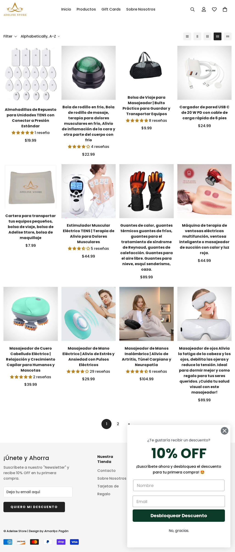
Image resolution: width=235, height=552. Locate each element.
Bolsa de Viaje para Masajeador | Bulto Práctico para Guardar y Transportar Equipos (146, 106)
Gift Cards (111, 9)
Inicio (66, 9)
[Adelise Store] (14, 9)
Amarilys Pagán (56, 531)
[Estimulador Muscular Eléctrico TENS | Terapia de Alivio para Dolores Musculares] (89, 191)
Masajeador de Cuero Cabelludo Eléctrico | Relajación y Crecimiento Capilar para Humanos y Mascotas (30, 359)
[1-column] (187, 36)
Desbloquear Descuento (179, 515)
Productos (86, 9)
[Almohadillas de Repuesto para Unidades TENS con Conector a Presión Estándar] (30, 74)
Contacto (106, 470)
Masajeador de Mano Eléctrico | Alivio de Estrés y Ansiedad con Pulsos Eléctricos (88, 356)
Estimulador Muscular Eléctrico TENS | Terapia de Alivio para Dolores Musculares (88, 234)
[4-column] (217, 36)
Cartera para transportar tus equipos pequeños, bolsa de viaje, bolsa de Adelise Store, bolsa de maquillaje (30, 226)
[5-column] (228, 36)
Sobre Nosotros (140, 9)
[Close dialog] (225, 431)
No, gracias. (179, 530)
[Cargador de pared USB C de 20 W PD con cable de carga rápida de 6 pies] (204, 73)
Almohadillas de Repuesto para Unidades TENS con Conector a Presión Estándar (30, 118)
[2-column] (197, 36)
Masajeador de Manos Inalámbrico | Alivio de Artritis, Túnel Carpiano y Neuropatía (146, 356)
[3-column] (207, 36)
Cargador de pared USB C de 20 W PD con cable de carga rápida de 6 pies (204, 112)
